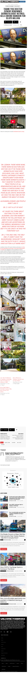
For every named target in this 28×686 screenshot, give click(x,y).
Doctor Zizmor (7, 442)
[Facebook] (1, 632)
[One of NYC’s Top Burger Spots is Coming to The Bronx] (4, 506)
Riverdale (3, 444)
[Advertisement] (14, 148)
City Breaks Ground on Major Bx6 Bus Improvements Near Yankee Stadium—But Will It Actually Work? (17, 498)
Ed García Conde (12, 500)
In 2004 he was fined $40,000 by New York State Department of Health (12, 248)
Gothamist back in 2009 (18, 131)
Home (9, 4)
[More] (20, 22)
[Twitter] (4, 632)
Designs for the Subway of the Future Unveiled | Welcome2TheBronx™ (14, 453)
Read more (3, 549)
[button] (9, 282)
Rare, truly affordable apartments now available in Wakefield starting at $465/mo (17, 513)
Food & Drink (3, 570)
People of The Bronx (14, 4)
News (2, 539)
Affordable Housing (4, 603)
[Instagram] (10, 632)
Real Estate (17, 6)
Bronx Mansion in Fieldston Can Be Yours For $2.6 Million (18, 379)
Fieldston (13, 442)
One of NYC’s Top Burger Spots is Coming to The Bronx (16, 505)
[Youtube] (7, 632)
